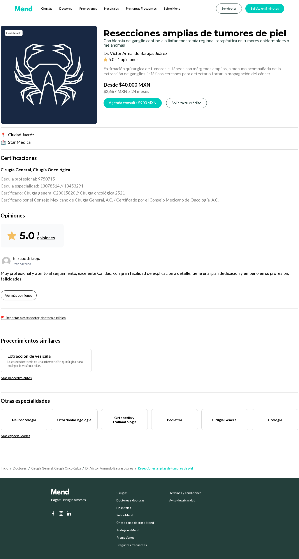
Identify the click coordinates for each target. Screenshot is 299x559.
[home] (23, 9)
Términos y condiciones (185, 493)
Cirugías (46, 8)
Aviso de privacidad (182, 500)
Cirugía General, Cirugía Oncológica (56, 468)
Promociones (88, 8)
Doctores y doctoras (130, 500)
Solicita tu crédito (186, 103)
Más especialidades (15, 436)
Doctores (65, 8)
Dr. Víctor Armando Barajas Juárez (109, 468)
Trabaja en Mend (127, 530)
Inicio (4, 468)
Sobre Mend (172, 8)
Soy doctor (229, 8)
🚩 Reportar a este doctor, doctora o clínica (33, 317)
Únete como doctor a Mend (135, 522)
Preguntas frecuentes (131, 545)
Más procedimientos (16, 378)
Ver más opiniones (18, 295)
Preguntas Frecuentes (141, 8)
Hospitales (111, 8)
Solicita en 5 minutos (265, 8)
